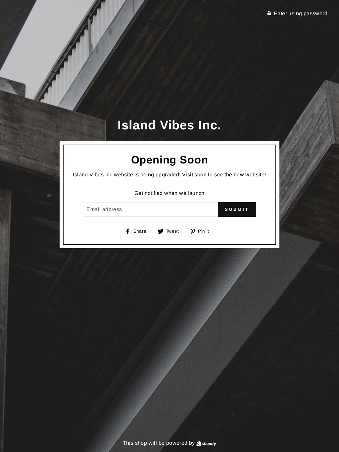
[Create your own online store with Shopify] (206, 443)
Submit (237, 209)
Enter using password (300, 13)
